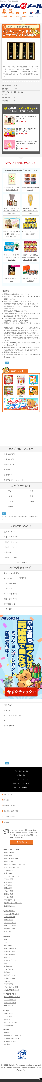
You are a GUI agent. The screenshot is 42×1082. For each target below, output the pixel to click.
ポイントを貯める (10, 1003)
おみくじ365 (21, 385)
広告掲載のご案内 (9, 817)
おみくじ (7, 942)
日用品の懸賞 (8, 894)
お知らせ (31, 14)
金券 (10, 496)
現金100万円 (8, 385)
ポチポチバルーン (11, 547)
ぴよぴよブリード (11, 557)
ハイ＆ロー (8, 981)
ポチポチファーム (11, 542)
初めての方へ (37, 15)
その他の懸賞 (8, 897)
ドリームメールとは (21, 771)
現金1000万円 (9, 454)
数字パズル (8, 966)
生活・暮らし (9, 609)
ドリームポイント (10, 1000)
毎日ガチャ (8, 396)
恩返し (21, 396)
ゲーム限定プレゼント (11, 867)
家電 (31, 496)
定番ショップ (9, 588)
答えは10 (7, 963)
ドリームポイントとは (12, 715)
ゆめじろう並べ (9, 975)
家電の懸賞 (8, 888)
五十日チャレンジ (10, 870)
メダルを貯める (11, 15)
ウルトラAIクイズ (11, 537)
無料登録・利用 (10, 604)
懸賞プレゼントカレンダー (14, 480)
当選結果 (7, 470)
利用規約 (6, 800)
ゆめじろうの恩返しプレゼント (14, 864)
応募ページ (8, 855)
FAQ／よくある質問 (21, 787)
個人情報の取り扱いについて (13, 805)
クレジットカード (11, 594)
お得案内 (24, 16)
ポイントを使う (9, 1006)
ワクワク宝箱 (8, 984)
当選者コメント (10, 475)
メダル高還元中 (10, 583)
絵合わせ (7, 972)
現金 (31, 491)
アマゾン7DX (8, 969)
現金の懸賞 (8, 882)
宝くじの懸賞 (8, 879)
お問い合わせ (9, 726)
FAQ (5, 720)
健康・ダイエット (11, 599)
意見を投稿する (22, 842)
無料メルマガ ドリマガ (21, 783)
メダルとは (8, 710)
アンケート (33, 396)
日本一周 (7, 552)
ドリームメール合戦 (11, 987)
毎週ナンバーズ (10, 464)
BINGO (6, 939)
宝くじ (10, 491)
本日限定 (33, 385)
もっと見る (21, 562)
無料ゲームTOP (10, 532)
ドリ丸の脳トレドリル (11, 990)
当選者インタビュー (11, 858)
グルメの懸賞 (8, 891)
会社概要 (6, 822)
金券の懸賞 (8, 885)
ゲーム (17, 16)
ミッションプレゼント (12, 573)
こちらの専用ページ (30, 835)
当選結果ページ (16, 294)
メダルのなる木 (9, 978)
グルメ (10, 501)
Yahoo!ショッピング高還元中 (15, 578)
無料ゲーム (8, 936)
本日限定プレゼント (11, 900)
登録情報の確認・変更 (11, 811)
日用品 (31, 501)
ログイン (21, 21)
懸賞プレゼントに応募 (4, 15)
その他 (10, 506)
